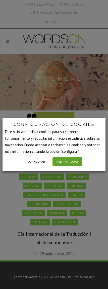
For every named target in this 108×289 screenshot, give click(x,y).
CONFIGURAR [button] (36, 161)
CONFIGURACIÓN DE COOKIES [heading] (54, 124)
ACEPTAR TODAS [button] (67, 161)
